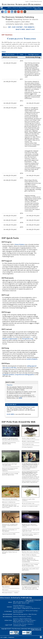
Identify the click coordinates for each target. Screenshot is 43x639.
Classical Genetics (19, 7)
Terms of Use (17, 624)
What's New (37, 7)
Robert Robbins (20, 244)
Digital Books (17, 608)
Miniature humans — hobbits (10, 592)
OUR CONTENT (17, 27)
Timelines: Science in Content (22, 607)
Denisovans (5, 589)
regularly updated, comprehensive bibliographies (18, 374)
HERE (20, 398)
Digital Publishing (25, 619)
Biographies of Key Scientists (31, 608)
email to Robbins (32, 359)
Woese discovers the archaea (9, 499)
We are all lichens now (28, 503)
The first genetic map (27, 444)
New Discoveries (18, 612)
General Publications (19, 616)
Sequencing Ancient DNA (8, 534)
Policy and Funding (32, 610)
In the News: (8, 611)
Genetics (16, 619)
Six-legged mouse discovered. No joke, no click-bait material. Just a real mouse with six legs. (30, 588)
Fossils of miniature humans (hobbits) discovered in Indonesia (10, 469)
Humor (29, 616)
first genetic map (27, 338)
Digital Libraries (18, 620)
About (9, 7)
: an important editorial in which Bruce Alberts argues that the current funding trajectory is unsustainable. (30, 466)
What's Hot (38, 9)
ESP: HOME (3, 637)
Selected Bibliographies (20, 614)
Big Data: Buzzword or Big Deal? (30, 551)
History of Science (30, 620)
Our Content (20, 601)
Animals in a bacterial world (29, 506)
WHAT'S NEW (20, 29)
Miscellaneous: (8, 616)
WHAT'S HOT (30, 29)
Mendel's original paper (10, 338)
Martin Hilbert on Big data (29, 554)
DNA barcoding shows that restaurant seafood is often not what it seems (10, 506)
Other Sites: (8, 620)
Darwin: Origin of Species (28, 438)
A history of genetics (27, 447)
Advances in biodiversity (8, 502)
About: (10, 602)
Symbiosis (25, 486)
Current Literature (19, 610)
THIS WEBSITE (29, 27)
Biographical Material (20, 622)
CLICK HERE (10, 414)
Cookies (30, 624)
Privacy (24, 624)
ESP (9, 27)
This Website (29, 601)
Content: (9, 607)
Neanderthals (6, 586)
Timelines (29, 7)
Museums (30, 622)
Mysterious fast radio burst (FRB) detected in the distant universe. (29, 525)
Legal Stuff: (8, 625)
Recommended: (8, 614)
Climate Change (7, 539)
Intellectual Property (19, 625)
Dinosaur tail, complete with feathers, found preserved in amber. (10, 525)
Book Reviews (33, 614)
